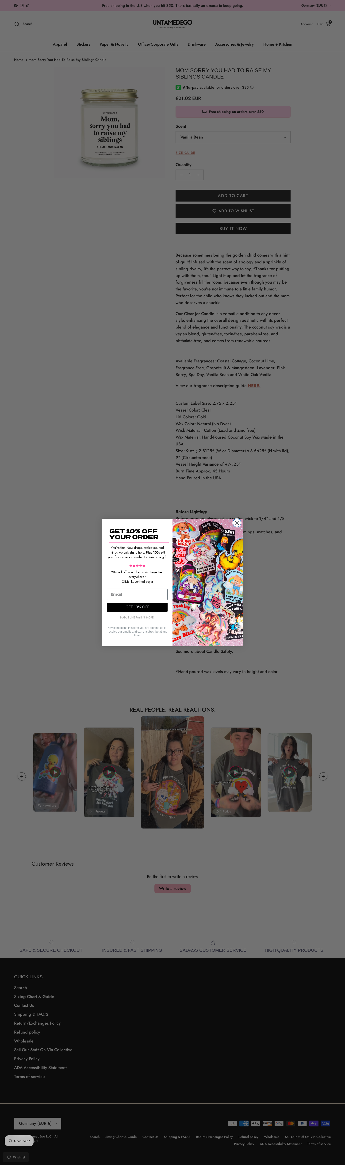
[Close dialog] (237, 523)
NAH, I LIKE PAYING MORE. (137, 617)
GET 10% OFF (137, 607)
